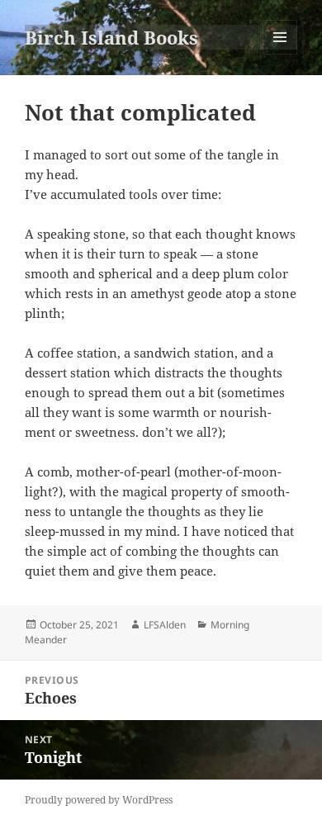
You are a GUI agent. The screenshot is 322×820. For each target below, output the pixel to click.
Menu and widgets (280, 54)
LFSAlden (165, 625)
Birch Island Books (111, 37)
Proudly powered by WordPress (99, 800)
